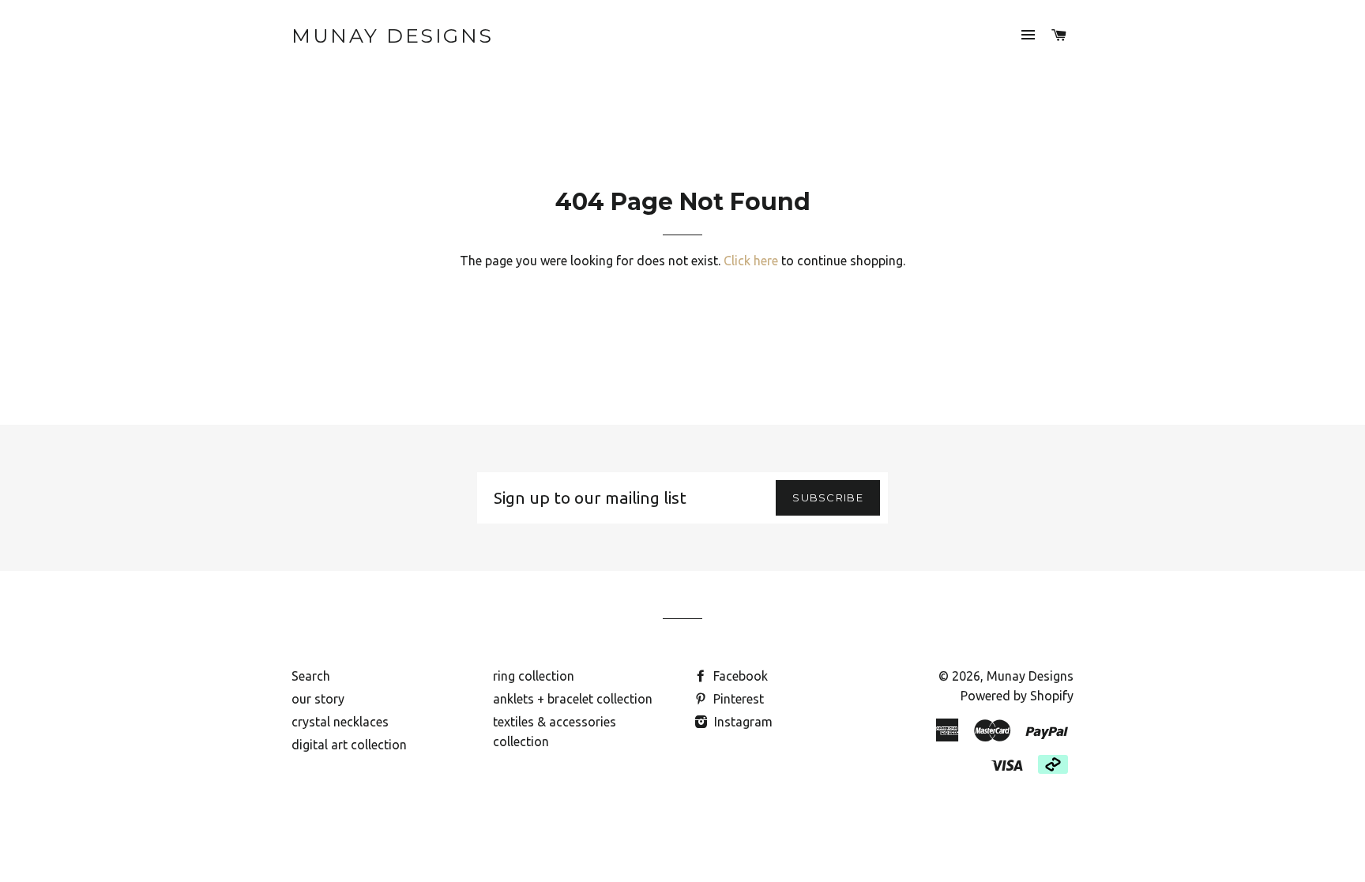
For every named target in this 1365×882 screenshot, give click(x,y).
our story (317, 699)
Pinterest (737, 699)
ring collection (533, 676)
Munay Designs (392, 35)
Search (310, 676)
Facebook (739, 676)
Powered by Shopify (1017, 696)
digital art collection (349, 745)
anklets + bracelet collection (572, 699)
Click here (751, 260)
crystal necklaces (340, 722)
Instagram (742, 722)
